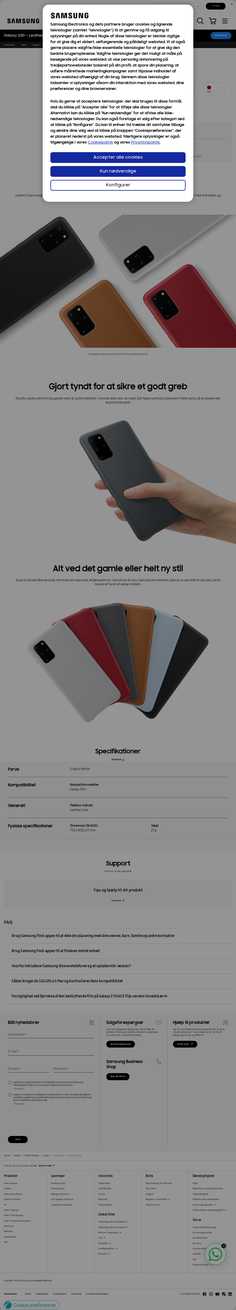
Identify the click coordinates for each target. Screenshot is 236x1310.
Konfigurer (118, 185)
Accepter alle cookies (118, 157)
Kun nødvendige (118, 171)
